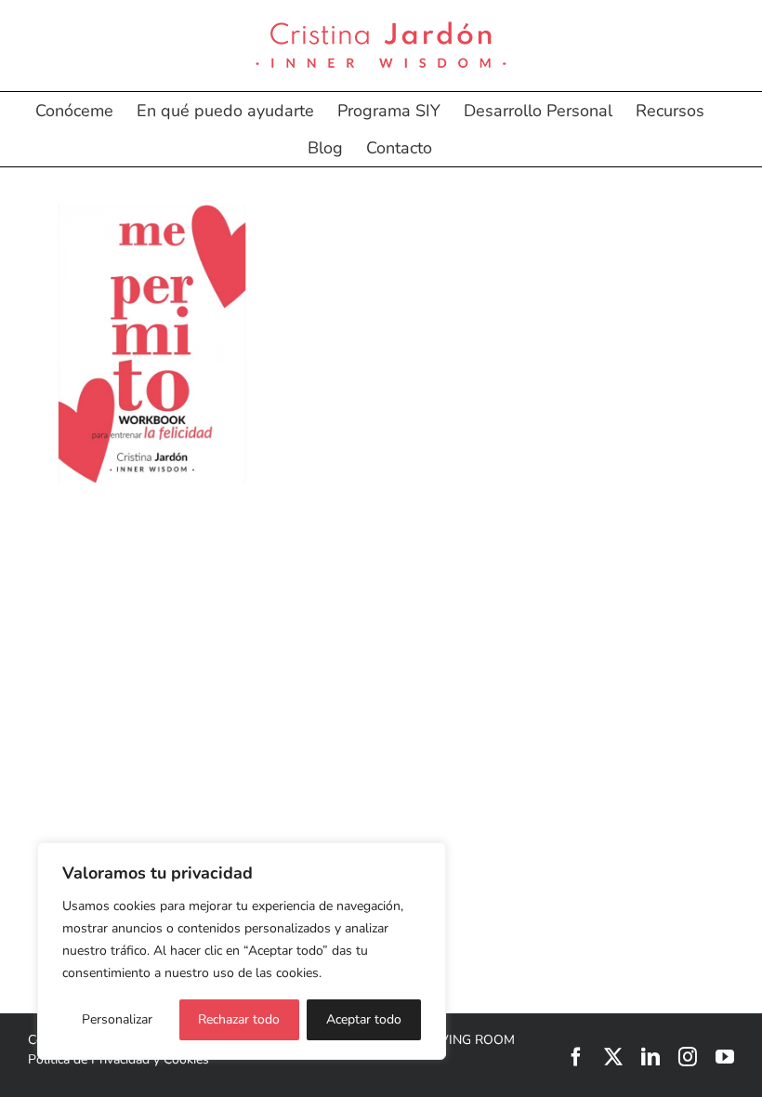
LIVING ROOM (471, 1040)
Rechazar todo (239, 1019)
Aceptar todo (363, 1019)
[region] (241, 951)
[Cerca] (426, 858)
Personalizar (117, 1019)
